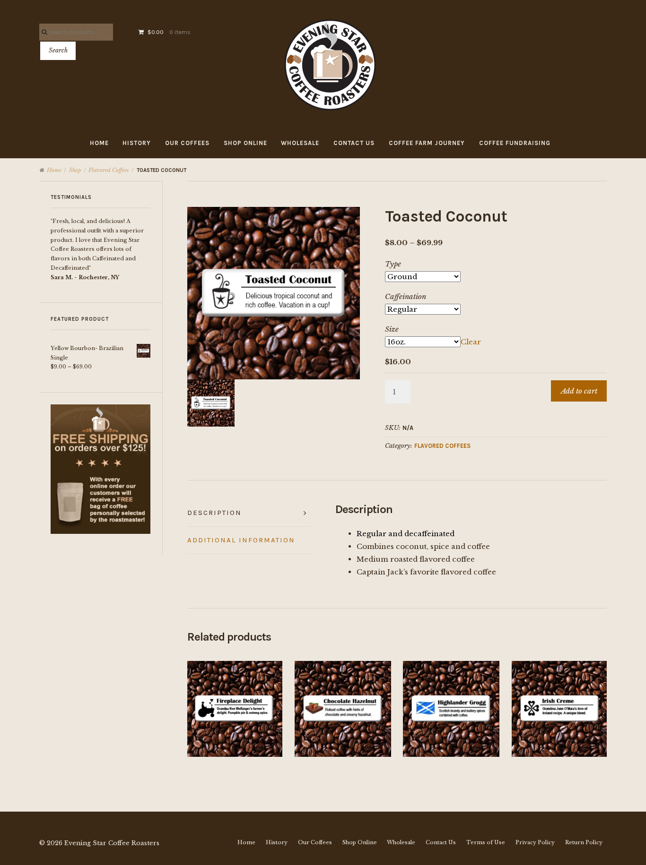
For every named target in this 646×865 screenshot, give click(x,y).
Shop (75, 170)
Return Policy (583, 842)
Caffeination (405, 296)
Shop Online (245, 142)
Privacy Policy (535, 842)
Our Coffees (187, 142)
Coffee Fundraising (514, 142)
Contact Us (354, 142)
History (136, 142)
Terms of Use (485, 842)
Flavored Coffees (108, 170)
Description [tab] (214, 512)
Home (99, 142)
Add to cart (579, 390)
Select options (236, 705)
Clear (471, 341)
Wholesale (300, 142)
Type (393, 263)
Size (392, 329)
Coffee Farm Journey (427, 142)
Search (58, 50)
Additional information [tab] (241, 540)
